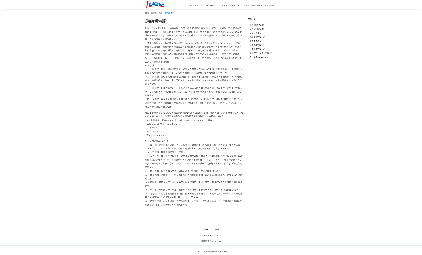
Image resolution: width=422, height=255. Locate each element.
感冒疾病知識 (255, 37)
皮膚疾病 (204, 5)
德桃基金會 (193, 5)
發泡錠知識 (269, 5)
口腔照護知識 (255, 25)
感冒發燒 (214, 5)
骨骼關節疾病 (257, 5)
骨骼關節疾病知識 (257, 57)
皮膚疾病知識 (255, 45)
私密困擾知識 (255, 49)
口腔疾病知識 (255, 29)
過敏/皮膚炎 (235, 5)
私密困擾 (245, 5)
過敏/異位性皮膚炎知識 (259, 53)
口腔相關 (223, 5)
